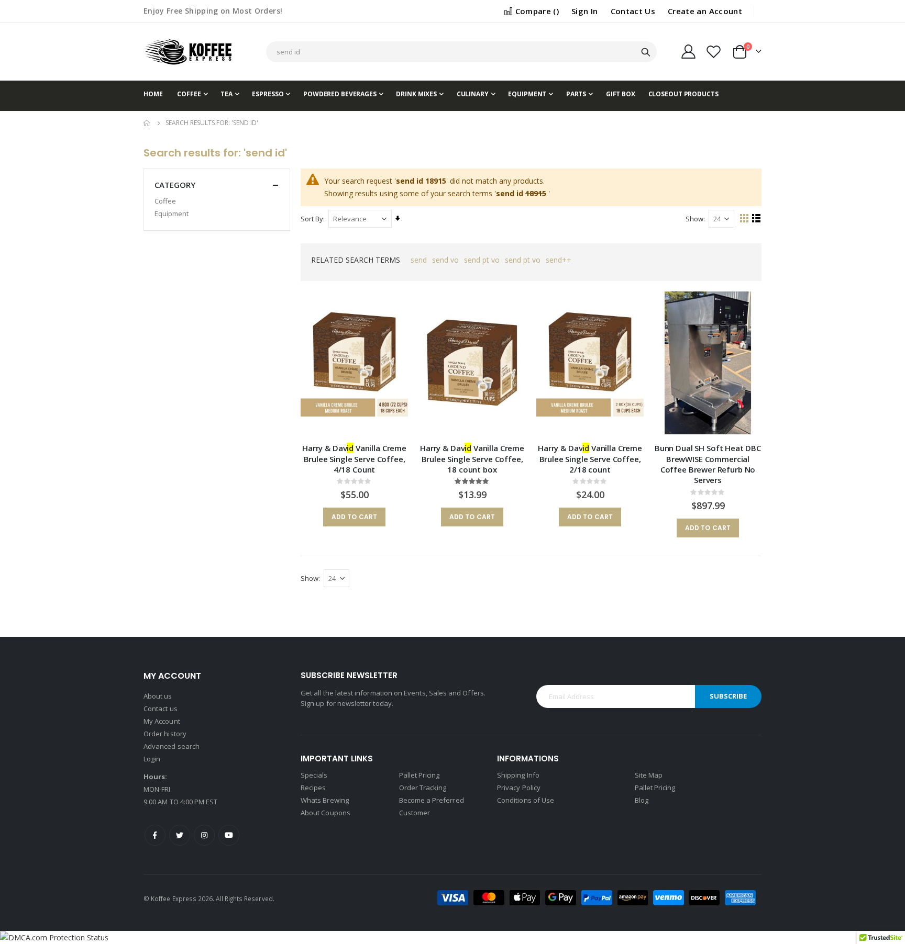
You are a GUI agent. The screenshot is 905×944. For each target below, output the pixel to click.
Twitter (179, 835)
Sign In (584, 11)
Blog (641, 800)
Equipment (171, 213)
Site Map (649, 775)
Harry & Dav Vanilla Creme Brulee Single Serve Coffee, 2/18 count (590, 459)
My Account (162, 721)
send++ (558, 260)
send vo (445, 260)
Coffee (165, 201)
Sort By (312, 218)
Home (147, 123)
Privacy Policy (518, 787)
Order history (165, 733)
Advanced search (172, 746)
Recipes (313, 787)
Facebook (155, 835)
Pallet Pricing (419, 775)
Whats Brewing (325, 800)
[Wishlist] (713, 51)
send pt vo (482, 260)
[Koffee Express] (188, 51)
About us (158, 696)
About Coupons (325, 812)
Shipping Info (518, 775)
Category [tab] (174, 184)
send (419, 260)
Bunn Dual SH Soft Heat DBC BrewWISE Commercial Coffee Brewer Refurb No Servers (708, 464)
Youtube (228, 835)
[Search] (646, 52)
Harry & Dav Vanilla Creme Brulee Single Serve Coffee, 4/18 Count (354, 459)
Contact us (161, 708)
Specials (314, 775)
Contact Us (633, 11)
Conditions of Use (525, 800)
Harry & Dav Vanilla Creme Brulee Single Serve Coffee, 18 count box (472, 459)
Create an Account (705, 11)
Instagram (204, 835)
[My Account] (688, 51)
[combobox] (461, 51)
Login (152, 758)
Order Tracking (423, 787)
